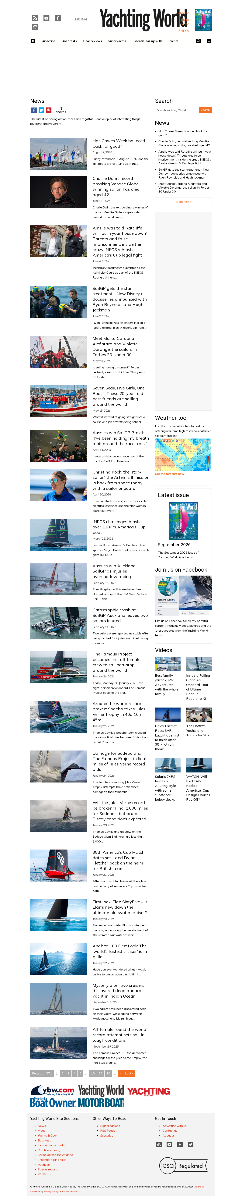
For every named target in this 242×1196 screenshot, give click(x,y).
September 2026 (174, 544)
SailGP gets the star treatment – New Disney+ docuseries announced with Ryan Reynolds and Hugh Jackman (183, 173)
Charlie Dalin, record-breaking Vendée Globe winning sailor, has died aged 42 (184, 143)
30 (108, 1073)
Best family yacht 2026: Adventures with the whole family (166, 684)
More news (183, 202)
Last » (129, 1073)
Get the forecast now (169, 474)
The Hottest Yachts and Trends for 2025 (199, 730)
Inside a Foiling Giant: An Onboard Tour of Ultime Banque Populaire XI (198, 687)
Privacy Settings (69, 1191)
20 (100, 1073)
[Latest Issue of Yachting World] (203, 20)
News (162, 122)
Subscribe (183, 13)
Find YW (183, 30)
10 (93, 1073)
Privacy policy (50, 1191)
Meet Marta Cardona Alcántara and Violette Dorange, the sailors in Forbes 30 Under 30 (184, 187)
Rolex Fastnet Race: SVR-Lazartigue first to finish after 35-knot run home (167, 737)
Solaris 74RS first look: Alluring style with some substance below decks (165, 788)
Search (205, 110)
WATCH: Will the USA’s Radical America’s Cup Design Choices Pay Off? (198, 788)
